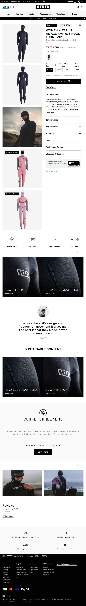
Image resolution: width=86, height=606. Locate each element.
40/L (77, 70)
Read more (50, 112)
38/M (68, 70)
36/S (59, 70)
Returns (5, 575)
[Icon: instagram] (10, 596)
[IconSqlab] (36, 1)
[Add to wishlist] (80, 25)
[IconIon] (5, 1)
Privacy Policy (46, 599)
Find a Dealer (51, 87)
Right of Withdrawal (57, 599)
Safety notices (21, 572)
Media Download (48, 570)
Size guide (19, 567)
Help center (6, 582)
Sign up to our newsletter (67, 564)
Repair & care (21, 570)
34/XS (49, 70)
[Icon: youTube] (4, 596)
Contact (45, 567)
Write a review (8, 516)
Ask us (5, 564)
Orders (5, 572)
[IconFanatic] (27, 1)
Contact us (6, 580)
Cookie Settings (28, 602)
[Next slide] (81, 252)
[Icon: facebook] (7, 596)
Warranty (6, 577)
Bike (12, 7)
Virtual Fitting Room (63, 65)
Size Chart (77, 65)
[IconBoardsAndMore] (4, 556)
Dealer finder (33, 567)
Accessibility (68, 599)
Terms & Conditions (34, 599)
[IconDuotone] (15, 1)
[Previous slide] (77, 252)
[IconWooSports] (45, 1)
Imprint (25, 599)
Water (6, 7)
